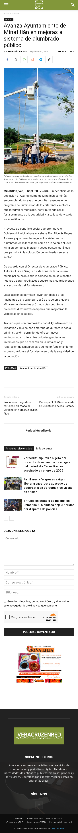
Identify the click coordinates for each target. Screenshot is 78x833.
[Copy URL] (49, 59)
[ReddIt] (32, 59)
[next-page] (11, 518)
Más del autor (44, 448)
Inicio (6, 13)
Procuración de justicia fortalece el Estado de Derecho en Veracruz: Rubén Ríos (21, 408)
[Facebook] (7, 59)
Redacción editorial (17, 51)
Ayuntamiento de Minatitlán (33, 368)
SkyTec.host (58, 828)
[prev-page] (6, 518)
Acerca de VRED (34, 818)
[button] (6, 5)
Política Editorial (54, 818)
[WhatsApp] (24, 59)
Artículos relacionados (19, 448)
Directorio (18, 818)
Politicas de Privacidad (60, 822)
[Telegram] (40, 59)
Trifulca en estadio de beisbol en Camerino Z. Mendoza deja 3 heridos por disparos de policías (49, 505)
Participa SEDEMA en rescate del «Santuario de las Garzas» (56, 404)
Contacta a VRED (14, 822)
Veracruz (16, 13)
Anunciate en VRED (36, 822)
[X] (15, 59)
